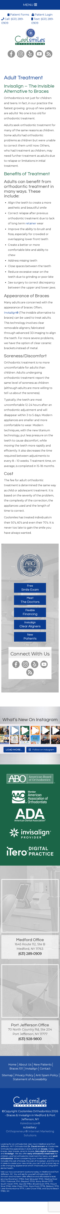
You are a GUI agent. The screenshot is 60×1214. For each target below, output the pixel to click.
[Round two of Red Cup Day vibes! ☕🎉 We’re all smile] (45, 739)
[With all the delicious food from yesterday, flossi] (24, 730)
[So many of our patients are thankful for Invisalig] (24, 739)
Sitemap (7, 1075)
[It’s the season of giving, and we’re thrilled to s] (14, 730)
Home (12, 1064)
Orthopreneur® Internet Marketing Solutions (30, 1133)
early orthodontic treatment (41, 1153)
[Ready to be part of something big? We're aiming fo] (4, 739)
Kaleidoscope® (30, 1123)
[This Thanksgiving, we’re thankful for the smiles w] (35, 730)
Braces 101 (16, 1068)
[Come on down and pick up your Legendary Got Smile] (45, 730)
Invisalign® (11, 312)
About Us (25, 1064)
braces (44, 1149)
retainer (31, 223)
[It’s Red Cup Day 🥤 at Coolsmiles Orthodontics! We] (55, 739)
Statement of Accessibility (30, 1079)
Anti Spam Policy (47, 1075)
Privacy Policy (24, 1075)
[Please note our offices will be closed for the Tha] (14, 739)
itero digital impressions (46, 1151)
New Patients (43, 1064)
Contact (45, 1068)
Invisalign (31, 1068)
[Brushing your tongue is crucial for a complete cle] (55, 730)
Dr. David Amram (36, 1146)
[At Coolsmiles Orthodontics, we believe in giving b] (4, 730)
